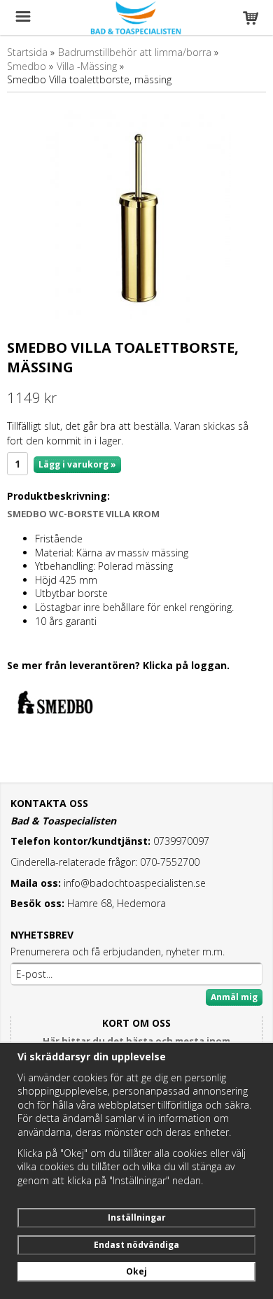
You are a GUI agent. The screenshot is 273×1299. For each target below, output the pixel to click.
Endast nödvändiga (136, 1245)
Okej (136, 1271)
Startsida (27, 52)
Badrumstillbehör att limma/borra (134, 52)
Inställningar (137, 1217)
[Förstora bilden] (136, 217)
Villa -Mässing (87, 66)
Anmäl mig (234, 997)
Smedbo (26, 66)
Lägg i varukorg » (77, 464)
